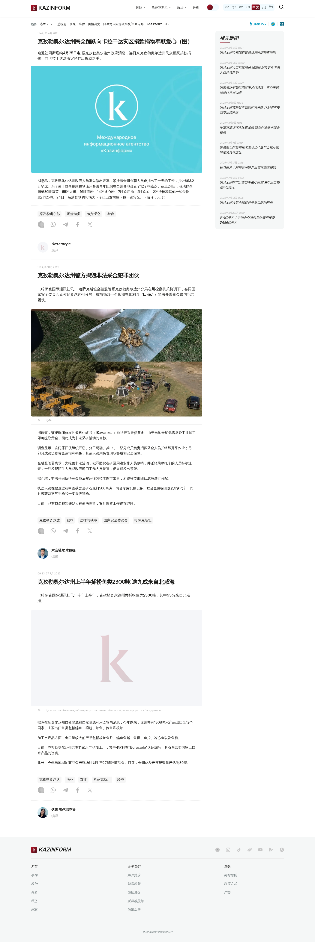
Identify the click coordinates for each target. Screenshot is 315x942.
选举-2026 (47, 24)
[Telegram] (65, 224)
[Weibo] (250, 861)
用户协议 (134, 886)
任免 (73, 24)
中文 (255, 7)
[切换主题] (213, 7)
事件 (82, 24)
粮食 (110, 214)
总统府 (61, 24)
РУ (241, 7)
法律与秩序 (88, 520)
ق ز (263, 7)
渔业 (69, 790)
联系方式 (230, 895)
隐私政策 (134, 895)
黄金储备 (73, 214)
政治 (34, 895)
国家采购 (134, 920)
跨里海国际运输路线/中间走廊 (123, 24)
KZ (227, 7)
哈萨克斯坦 (143, 520)
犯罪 (69, 520)
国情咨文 (94, 24)
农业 (83, 790)
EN (248, 7)
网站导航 (230, 886)
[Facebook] (77, 224)
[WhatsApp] (53, 224)
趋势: (34, 24)
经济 (120, 790)
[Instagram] (41, 224)
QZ (234, 7)
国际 (34, 920)
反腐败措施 (136, 912)
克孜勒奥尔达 (49, 214)
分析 (196, 7)
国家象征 (134, 903)
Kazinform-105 (157, 24)
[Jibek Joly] (259, 24)
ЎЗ (271, 7)
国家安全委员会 (116, 520)
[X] (89, 224)
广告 (227, 903)
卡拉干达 (93, 214)
